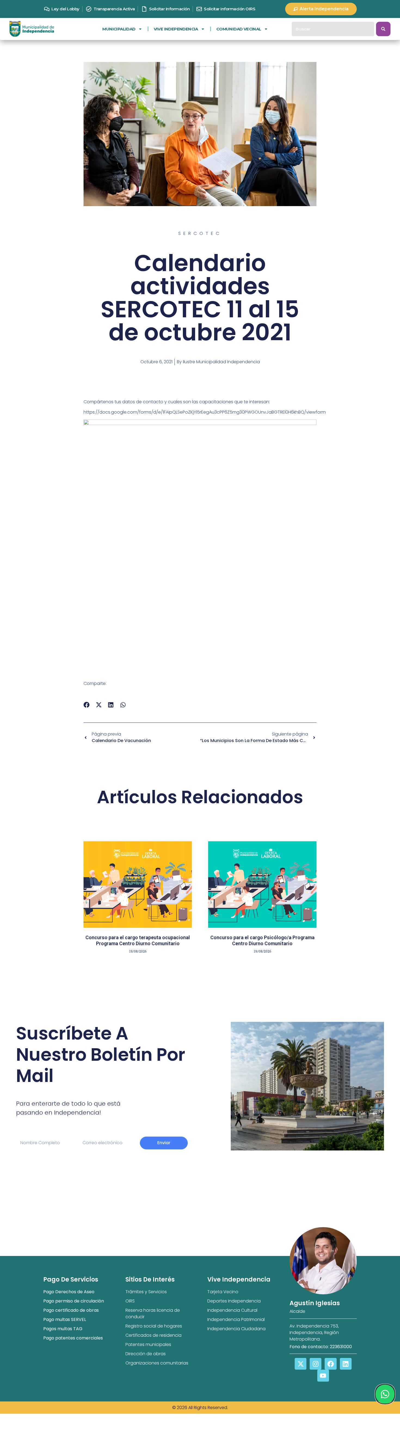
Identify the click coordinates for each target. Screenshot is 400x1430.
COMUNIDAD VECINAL (238, 29)
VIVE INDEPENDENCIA (176, 29)
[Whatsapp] (384, 1394)
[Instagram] (315, 1364)
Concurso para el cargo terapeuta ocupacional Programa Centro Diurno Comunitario (137, 940)
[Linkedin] (346, 1364)
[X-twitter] (300, 1364)
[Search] (383, 29)
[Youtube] (323, 1375)
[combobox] (333, 29)
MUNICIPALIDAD (118, 29)
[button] (87, 705)
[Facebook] (330, 1364)
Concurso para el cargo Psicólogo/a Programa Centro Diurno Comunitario (262, 940)
